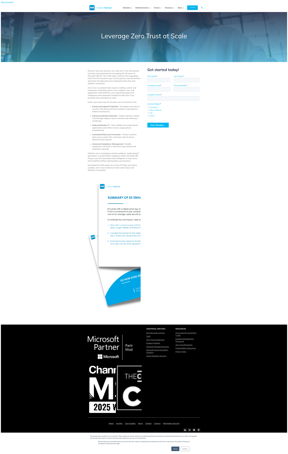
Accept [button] (175, 449)
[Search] (201, 8)
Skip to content (7, 2)
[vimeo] (198, 430)
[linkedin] (185, 430)
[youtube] (194, 430)
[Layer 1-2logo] (100, 6)
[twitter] (189, 430)
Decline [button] (185, 449)
